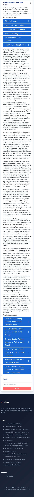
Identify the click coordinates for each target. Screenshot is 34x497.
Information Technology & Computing (16, 443)
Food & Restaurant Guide (12, 457)
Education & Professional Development (17, 432)
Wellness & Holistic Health (13, 465)
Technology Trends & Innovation (15, 459)
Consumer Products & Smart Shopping (17, 429)
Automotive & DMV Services (13, 426)
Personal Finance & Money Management (17, 437)
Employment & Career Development (16, 435)
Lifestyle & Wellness (11, 451)
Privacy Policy (9, 476)
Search (17, 388)
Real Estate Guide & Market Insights (16, 454)
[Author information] (30, 3)
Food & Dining (9, 440)
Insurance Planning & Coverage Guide (16, 446)
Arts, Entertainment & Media (13, 424)
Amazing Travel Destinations (14, 462)
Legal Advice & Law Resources (14, 448)
